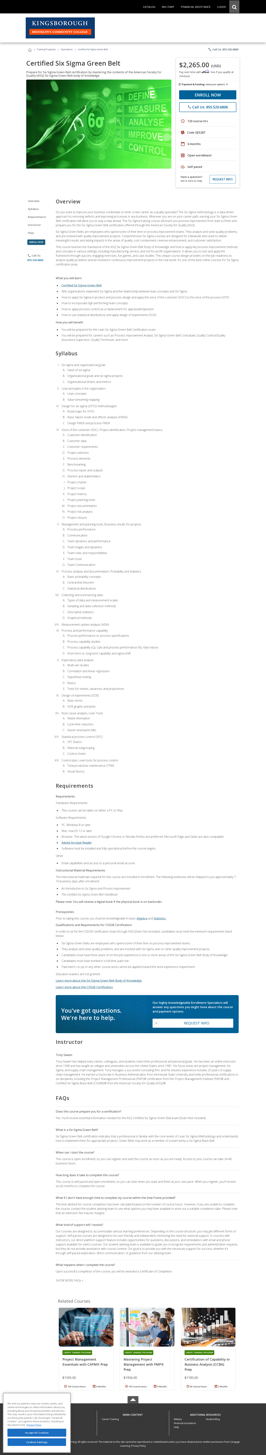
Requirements (37, 217)
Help (176, 1427)
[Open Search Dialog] (234, 6)
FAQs (31, 233)
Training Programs (46, 49)
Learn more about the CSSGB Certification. (84, 987)
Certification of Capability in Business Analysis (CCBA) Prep (207, 1364)
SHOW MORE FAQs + (69, 1280)
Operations (67, 49)
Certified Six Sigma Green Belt (82, 285)
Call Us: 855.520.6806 (223, 49)
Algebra (142, 918)
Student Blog (213, 1419)
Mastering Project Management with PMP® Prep (144, 1364)
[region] (37, 1423)
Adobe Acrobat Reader (77, 843)
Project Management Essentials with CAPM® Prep (85, 1362)
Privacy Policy (138, 1445)
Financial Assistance (185, 1423)
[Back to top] (133, 1413)
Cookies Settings (37, 1442)
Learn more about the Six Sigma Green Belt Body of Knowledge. (99, 981)
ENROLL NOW (208, 95)
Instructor (34, 225)
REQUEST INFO (223, 179)
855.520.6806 (35, 260)
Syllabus (33, 209)
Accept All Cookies (37, 1432)
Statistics (160, 918)
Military (178, 1419)
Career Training (110, 1419)
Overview (33, 201)
